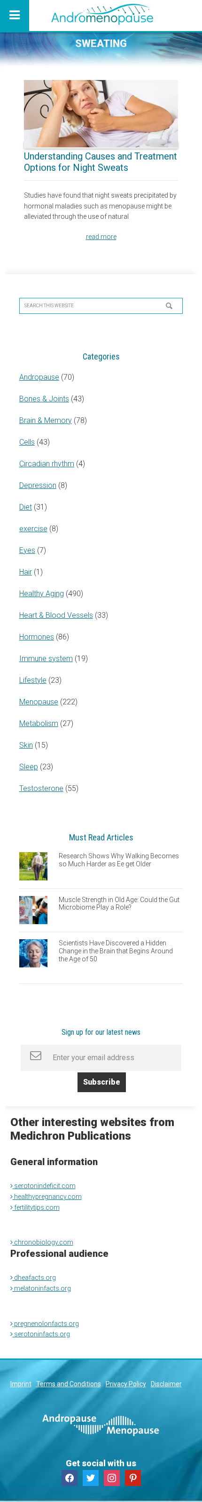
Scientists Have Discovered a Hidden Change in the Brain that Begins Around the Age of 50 (116, 951)
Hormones (36, 636)
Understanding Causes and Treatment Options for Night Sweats (100, 162)
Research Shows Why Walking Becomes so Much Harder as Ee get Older (119, 860)
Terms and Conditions (68, 1384)
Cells (27, 442)
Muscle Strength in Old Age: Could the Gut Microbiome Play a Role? (119, 903)
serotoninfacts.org (41, 1334)
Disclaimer (166, 1384)
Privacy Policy (126, 1384)
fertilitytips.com (36, 1207)
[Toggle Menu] (14, 15)
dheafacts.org (34, 1277)
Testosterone (41, 788)
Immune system (46, 658)
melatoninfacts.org (42, 1288)
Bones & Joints (44, 398)
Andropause (39, 377)
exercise (33, 528)
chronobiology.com (43, 1242)
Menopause (38, 701)
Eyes (27, 550)
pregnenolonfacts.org (46, 1323)
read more (101, 236)
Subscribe (101, 1082)
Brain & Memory (45, 420)
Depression (37, 485)
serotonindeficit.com (44, 1186)
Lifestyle (33, 680)
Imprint (20, 1384)
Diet (25, 507)
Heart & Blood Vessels (56, 615)
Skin (26, 745)
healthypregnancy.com (47, 1196)
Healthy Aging (41, 593)
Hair (25, 571)
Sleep (28, 766)
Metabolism (38, 723)
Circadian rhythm (46, 463)
